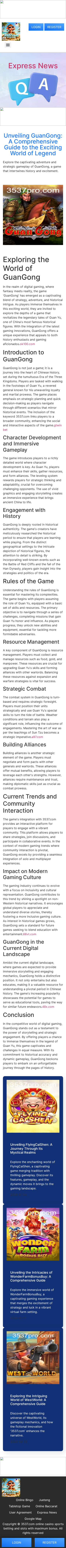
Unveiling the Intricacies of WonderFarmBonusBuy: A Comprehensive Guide (31, 1276)
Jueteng (44, 1500)
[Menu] (8, 45)
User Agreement (20, 1512)
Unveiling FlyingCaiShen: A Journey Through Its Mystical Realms (31, 1148)
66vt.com (29, 934)
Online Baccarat (46, 1506)
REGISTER (54, 27)
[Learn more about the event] (33, 17)
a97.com (37, 737)
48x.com (48, 1006)
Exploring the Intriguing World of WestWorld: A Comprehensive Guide (28, 1400)
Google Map (33, 1518)
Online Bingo (24, 1500)
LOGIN (36, 27)
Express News (33, 65)
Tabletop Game (19, 1506)
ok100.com (27, 344)
